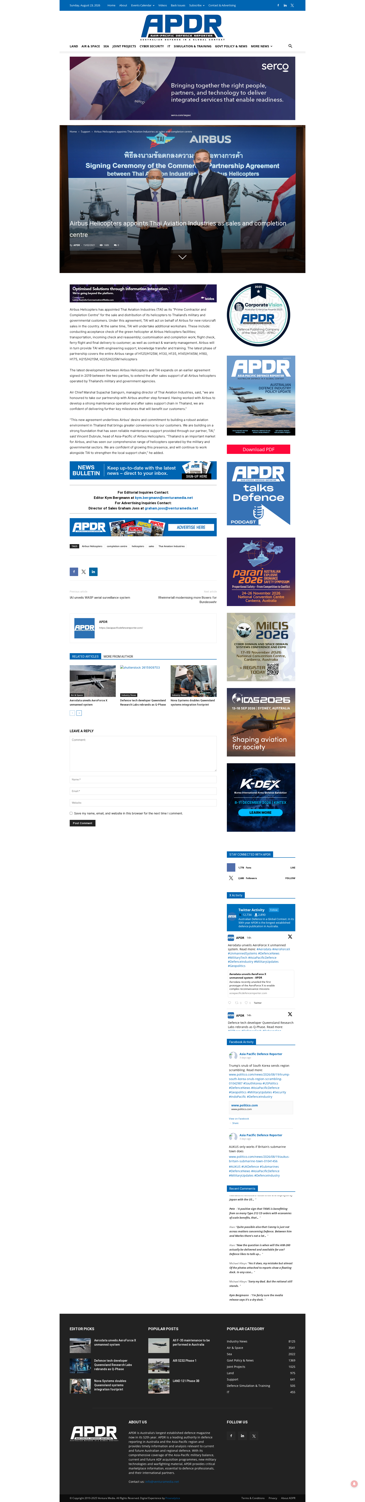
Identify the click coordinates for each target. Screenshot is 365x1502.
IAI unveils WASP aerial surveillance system (100, 597)
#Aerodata (264, 949)
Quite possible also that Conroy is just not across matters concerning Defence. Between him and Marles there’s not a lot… (260, 1208)
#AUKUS (235, 1167)
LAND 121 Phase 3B (186, 1381)
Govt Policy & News (231, 46)
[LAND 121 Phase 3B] (158, 1386)
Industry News (128, 695)
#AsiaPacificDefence (262, 958)
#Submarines (269, 1167)
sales (151, 546)
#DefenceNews (268, 953)
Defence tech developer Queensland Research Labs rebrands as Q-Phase (113, 1365)
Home (111, 5)
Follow (290, 878)
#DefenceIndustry (240, 962)
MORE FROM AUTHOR (118, 656)
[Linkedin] (285, 5)
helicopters (138, 546)
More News (260, 46)
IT (169, 46)
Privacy (273, 1498)
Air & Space (91, 46)
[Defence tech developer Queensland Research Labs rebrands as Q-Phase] (143, 681)
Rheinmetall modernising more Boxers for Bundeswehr (187, 600)
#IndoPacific (237, 1097)
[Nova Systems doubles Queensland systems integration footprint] (194, 681)
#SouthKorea (252, 1083)
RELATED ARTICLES (85, 656)
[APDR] (182, 26)
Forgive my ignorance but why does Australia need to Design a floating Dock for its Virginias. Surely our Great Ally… (261, 1290)
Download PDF (258, 449)
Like (292, 867)
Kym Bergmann (239, 1272)
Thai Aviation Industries (172, 546)
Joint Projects (124, 46)
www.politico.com (244, 1105)
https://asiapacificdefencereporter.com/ (121, 627)
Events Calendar (141, 5)
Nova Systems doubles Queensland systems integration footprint (110, 1385)
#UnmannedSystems (242, 953)
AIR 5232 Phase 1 (184, 1360)
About (123, 5)
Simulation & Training (192, 46)
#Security (279, 1092)
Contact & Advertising (222, 5)
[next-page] (79, 713)
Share (235, 1123)
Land (74, 46)
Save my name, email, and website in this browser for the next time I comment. (128, 813)
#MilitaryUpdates (266, 962)
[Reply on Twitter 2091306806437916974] (230, 1003)
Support (85, 131)
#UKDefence (250, 1167)
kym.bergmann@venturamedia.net (164, 498)
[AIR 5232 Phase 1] (158, 1366)
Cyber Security (152, 46)
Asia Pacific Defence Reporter (261, 1054)
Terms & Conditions (253, 1498)
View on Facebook (239, 1118)
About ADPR (288, 1498)
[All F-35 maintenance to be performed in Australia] (158, 1345)
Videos (162, 5)
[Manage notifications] (354, 1483)
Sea (106, 46)
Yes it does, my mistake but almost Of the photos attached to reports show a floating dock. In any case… (261, 1244)
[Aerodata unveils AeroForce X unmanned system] (93, 681)
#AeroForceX (281, 949)
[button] (290, 47)
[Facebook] (278, 5)
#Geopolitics (236, 966)
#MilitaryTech (237, 958)
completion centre (117, 546)
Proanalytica (172, 1498)
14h (249, 937)
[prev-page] (72, 713)
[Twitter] (292, 5)
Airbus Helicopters (92, 546)
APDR (77, 245)
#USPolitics (270, 1083)
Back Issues (178, 5)
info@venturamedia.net (162, 1482)
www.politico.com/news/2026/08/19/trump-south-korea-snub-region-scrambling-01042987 (259, 1078)
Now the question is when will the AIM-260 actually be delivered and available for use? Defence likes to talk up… (259, 1226)
